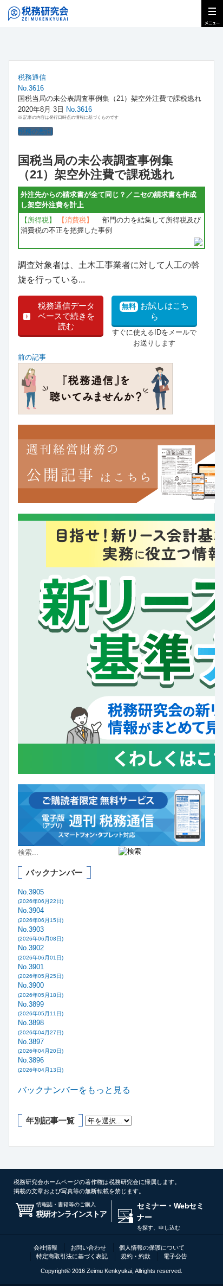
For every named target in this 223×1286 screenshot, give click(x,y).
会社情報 (45, 1247)
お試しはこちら (155, 311)
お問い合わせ (88, 1247)
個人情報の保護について (152, 1247)
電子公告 (175, 1256)
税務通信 (32, 77)
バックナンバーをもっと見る (74, 1090)
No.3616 (31, 88)
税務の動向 (35, 131)
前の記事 (32, 357)
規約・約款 (135, 1256)
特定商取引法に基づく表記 (72, 1256)
